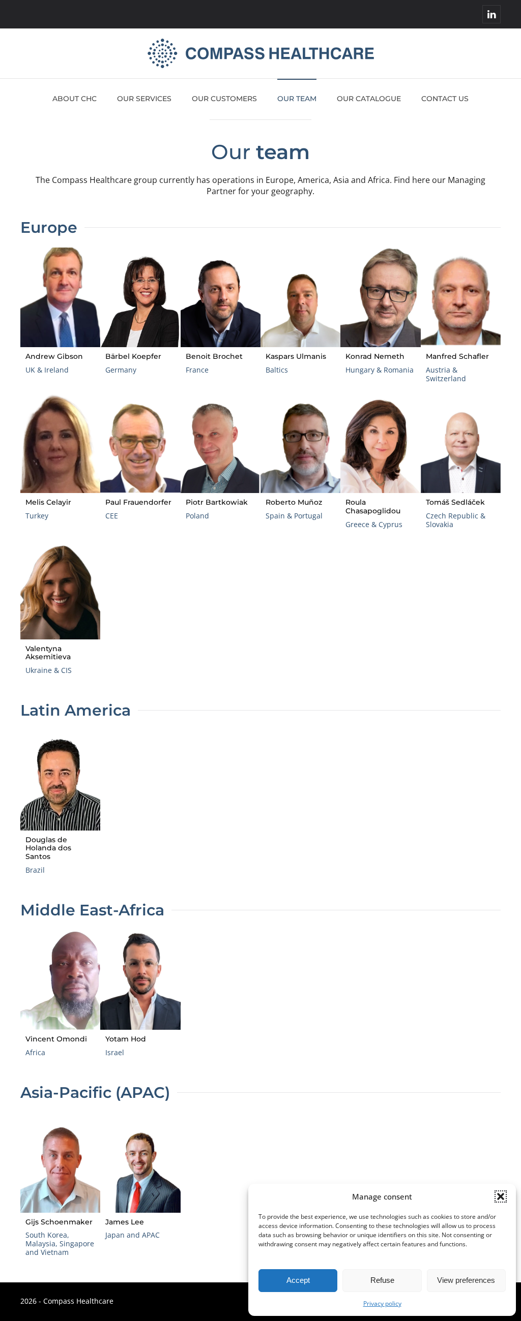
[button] (501, 1196)
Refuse (382, 1280)
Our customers (224, 98)
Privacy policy (382, 1303)
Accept (298, 1280)
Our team (296, 98)
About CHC (74, 98)
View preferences (466, 1280)
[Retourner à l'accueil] (261, 53)
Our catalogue (369, 98)
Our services (144, 98)
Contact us (445, 98)
